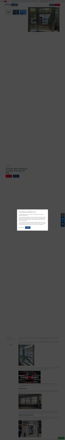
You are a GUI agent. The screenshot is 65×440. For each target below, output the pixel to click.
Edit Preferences (21, 227)
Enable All (27, 227)
